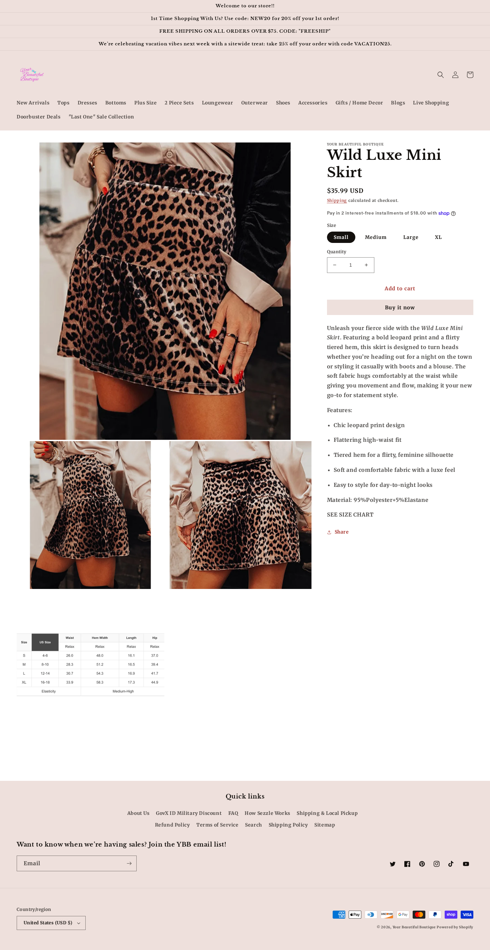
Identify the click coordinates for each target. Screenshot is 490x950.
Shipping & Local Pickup (327, 813)
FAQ (233, 813)
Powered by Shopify (455, 927)
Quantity (337, 252)
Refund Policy (172, 825)
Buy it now (400, 307)
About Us (138, 813)
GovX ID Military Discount (189, 813)
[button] (440, 74)
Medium (376, 237)
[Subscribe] (129, 863)
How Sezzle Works (267, 813)
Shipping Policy (288, 825)
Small (341, 237)
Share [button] (342, 532)
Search (253, 825)
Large (411, 237)
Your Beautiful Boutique (414, 927)
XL (438, 237)
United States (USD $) (48, 923)
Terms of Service (217, 825)
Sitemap (324, 825)
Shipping (337, 200)
